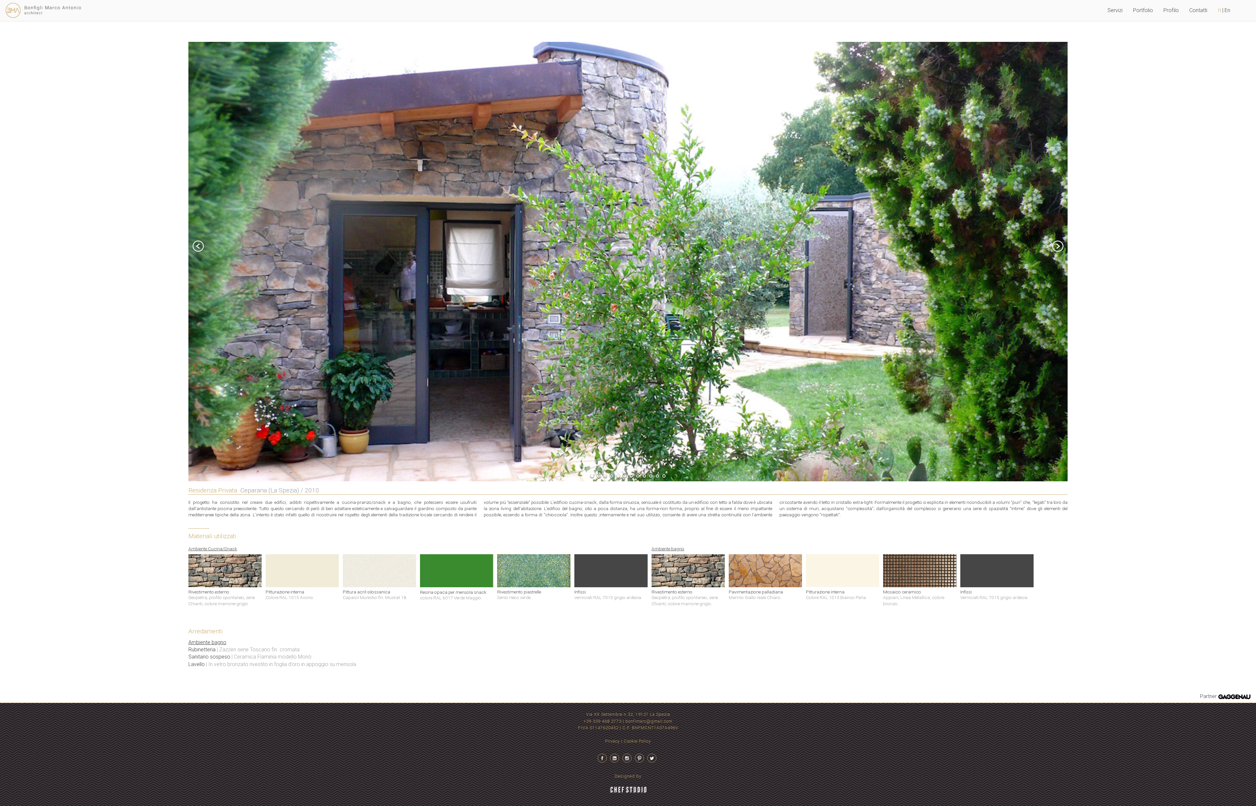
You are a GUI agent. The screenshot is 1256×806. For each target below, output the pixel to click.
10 (651, 476)
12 (664, 476)
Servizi (1115, 10)
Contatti (1198, 10)
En (1232, 10)
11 (657, 476)
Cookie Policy (637, 741)
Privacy (612, 741)
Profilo (1171, 10)
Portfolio (1143, 10)
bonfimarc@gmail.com (648, 721)
